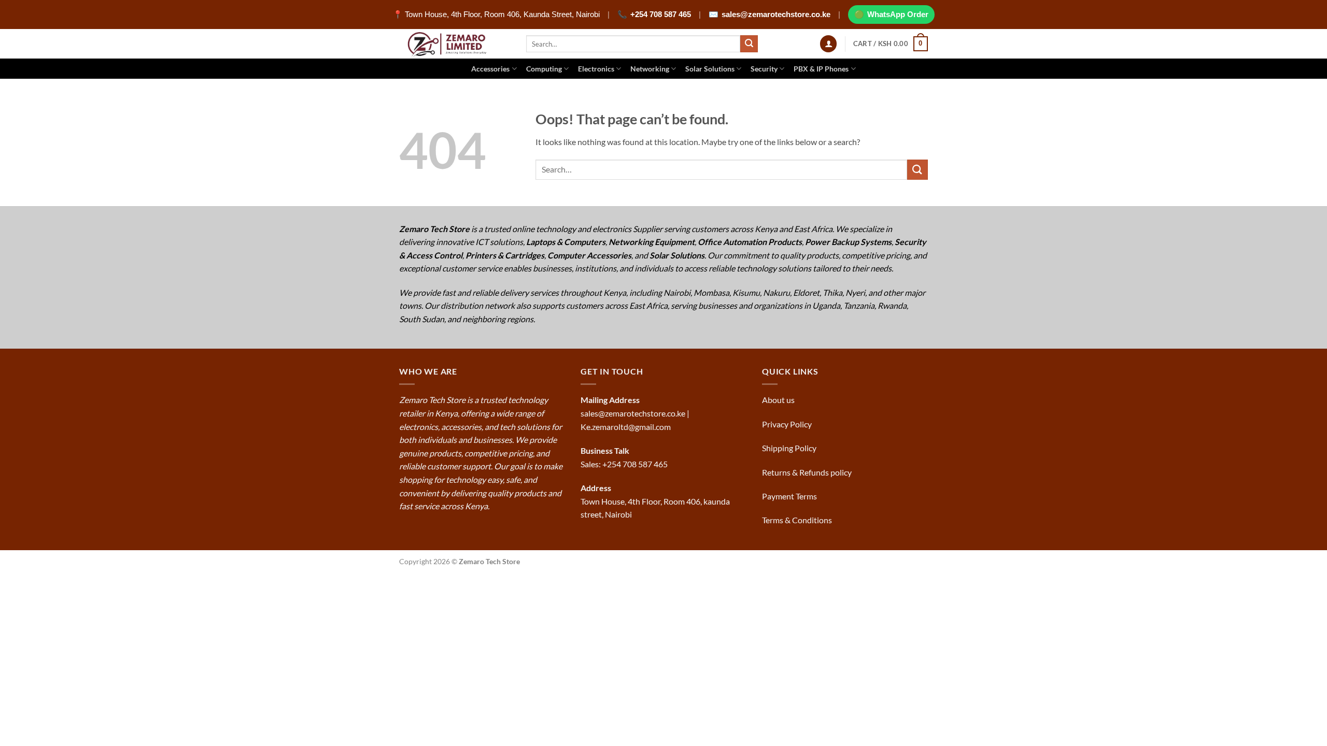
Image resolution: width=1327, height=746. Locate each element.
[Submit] (749, 44)
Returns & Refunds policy (807, 472)
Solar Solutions (710, 68)
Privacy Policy (787, 424)
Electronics (596, 68)
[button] (828, 43)
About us (779, 400)
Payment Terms (790, 496)
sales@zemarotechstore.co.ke (776, 14)
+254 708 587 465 (660, 14)
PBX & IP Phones (821, 68)
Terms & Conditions (798, 520)
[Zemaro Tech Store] (455, 44)
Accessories (490, 68)
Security (764, 68)
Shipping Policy (790, 448)
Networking (649, 68)
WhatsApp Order (897, 14)
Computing (544, 68)
